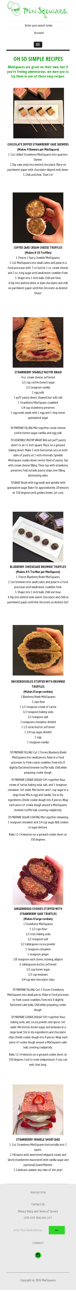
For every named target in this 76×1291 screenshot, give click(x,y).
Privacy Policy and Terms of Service (38, 1211)
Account (39, 33)
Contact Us (38, 1204)
